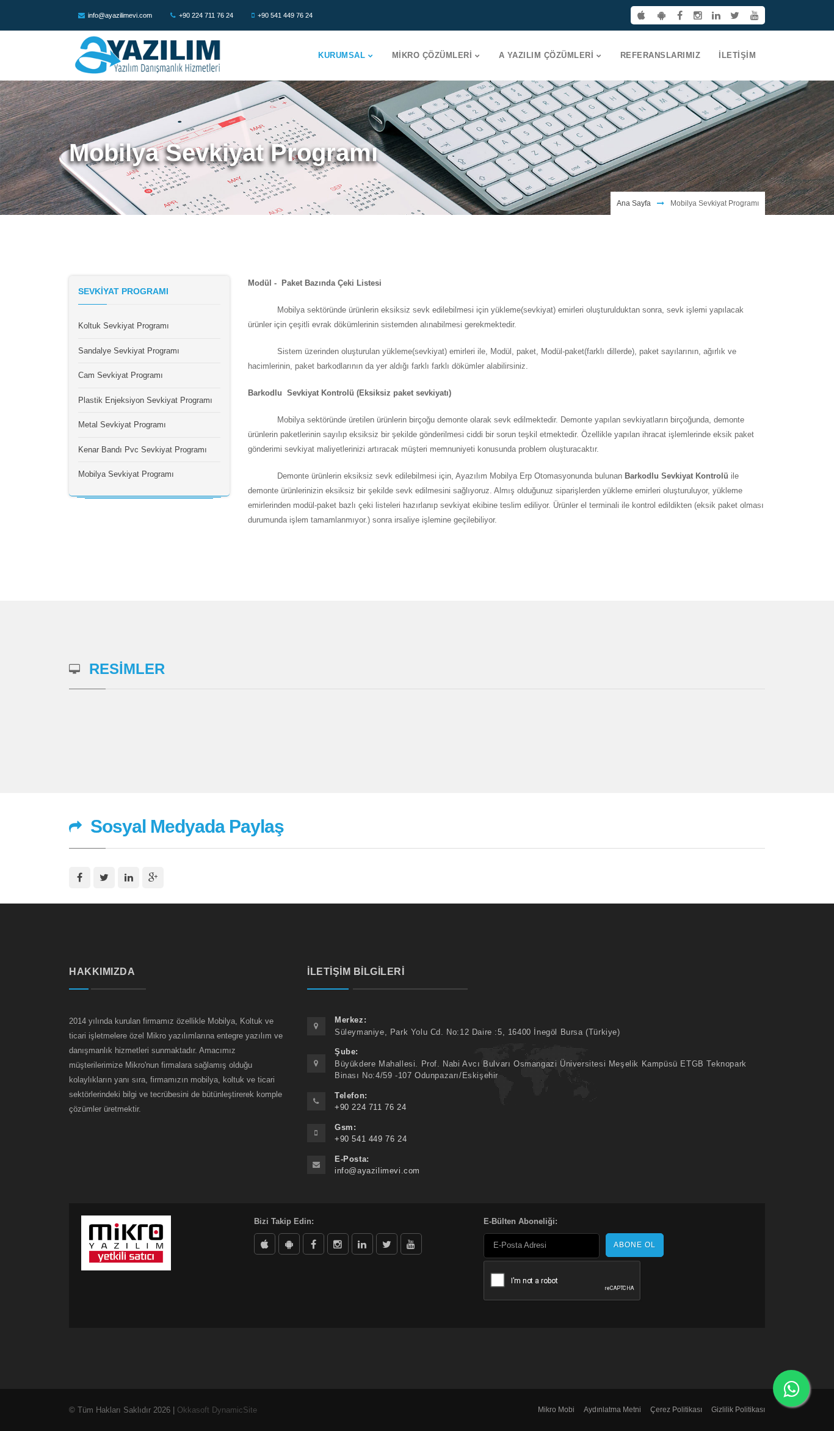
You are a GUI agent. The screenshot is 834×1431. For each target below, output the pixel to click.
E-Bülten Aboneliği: (520, 1221)
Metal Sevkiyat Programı (122, 424)
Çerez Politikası (676, 1409)
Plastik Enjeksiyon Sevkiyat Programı (145, 400)
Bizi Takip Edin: (284, 1221)
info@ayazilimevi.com (120, 15)
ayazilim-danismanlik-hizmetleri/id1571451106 (264, 1244)
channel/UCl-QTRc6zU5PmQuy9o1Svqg (411, 1244)
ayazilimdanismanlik (338, 1244)
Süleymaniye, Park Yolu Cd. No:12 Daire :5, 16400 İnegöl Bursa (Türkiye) (477, 1032)
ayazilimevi (313, 1244)
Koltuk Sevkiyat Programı (123, 325)
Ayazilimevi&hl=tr (289, 1244)
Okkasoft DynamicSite (217, 1410)
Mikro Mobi (556, 1409)
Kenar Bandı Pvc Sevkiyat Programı (142, 449)
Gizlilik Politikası (738, 1409)
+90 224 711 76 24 (206, 15)
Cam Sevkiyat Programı (120, 375)
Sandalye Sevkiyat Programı (128, 350)
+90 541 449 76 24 (285, 15)
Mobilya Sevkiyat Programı (126, 474)
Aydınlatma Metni (612, 1409)
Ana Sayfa (634, 203)
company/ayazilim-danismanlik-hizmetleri (362, 1244)
